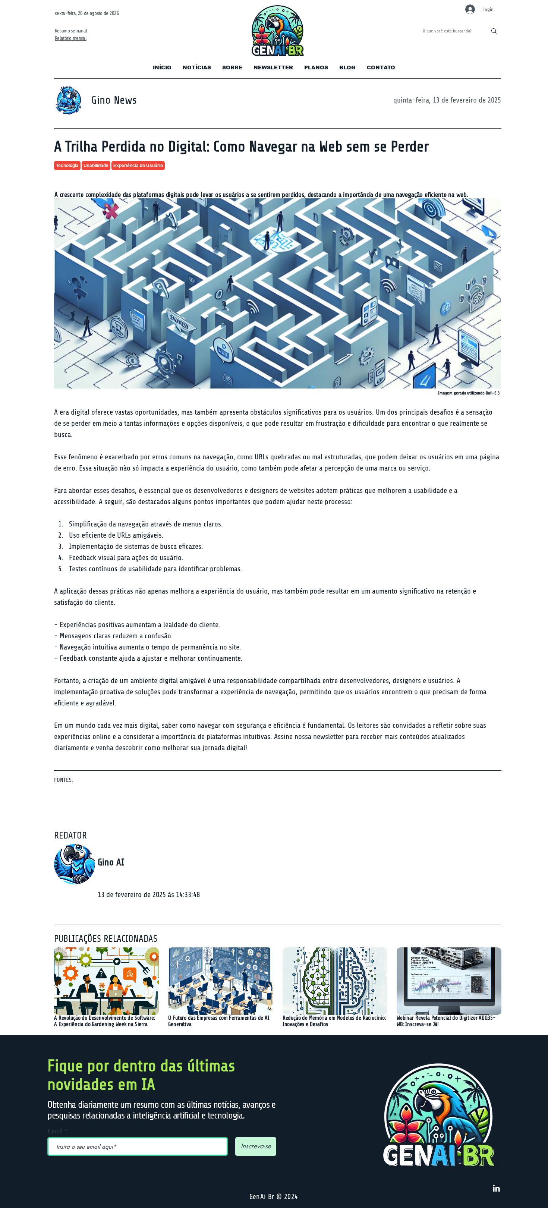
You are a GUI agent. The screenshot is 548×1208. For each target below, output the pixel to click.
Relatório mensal (70, 38)
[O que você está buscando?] (493, 31)
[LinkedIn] (496, 1189)
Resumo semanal (71, 31)
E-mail (55, 1131)
